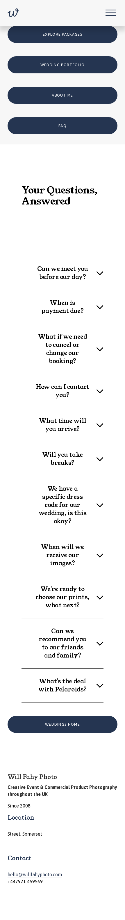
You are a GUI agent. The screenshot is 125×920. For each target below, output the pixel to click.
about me (62, 95)
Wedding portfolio (62, 65)
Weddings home (62, 724)
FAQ (62, 126)
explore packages (62, 34)
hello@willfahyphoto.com (35, 874)
